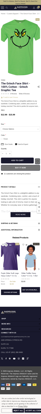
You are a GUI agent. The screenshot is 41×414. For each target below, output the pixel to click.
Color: (3, 135)
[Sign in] (34, 7)
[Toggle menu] (2, 7)
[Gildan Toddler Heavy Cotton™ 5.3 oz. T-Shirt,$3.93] (30, 256)
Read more (21, 215)
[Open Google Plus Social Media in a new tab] (28, 358)
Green (5, 139)
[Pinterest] (10, 358)
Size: (3, 124)
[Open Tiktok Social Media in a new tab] (23, 358)
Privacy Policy (22, 406)
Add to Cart (17, 160)
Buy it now (20, 168)
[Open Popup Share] (38, 86)
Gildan (3, 80)
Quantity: (4, 149)
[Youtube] (14, 358)
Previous (2, 269)
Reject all (18, 410)
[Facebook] (6, 358)
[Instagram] (19, 358)
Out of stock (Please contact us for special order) (31, 290)
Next (39, 269)
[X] (2, 358)
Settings (7, 410)
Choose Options (10, 292)
